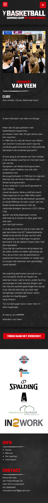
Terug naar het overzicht (24, 336)
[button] (43, 5)
